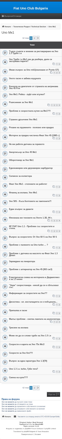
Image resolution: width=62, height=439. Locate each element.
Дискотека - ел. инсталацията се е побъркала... (33, 302)
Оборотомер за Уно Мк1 (21, 160)
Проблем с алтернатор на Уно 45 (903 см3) (30, 269)
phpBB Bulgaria (29, 431)
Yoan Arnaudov (43, 431)
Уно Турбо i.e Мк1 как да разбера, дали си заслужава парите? (30, 60)
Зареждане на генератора (22, 261)
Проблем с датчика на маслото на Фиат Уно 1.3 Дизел (33, 254)
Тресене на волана (18, 327)
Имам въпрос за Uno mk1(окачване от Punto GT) (34, 70)
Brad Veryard (38, 422)
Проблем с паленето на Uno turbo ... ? (28, 245)
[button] (38, 38)
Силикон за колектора (20, 176)
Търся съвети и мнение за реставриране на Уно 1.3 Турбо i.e (33, 52)
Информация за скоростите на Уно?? (28, 293)
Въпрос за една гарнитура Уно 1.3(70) (28, 361)
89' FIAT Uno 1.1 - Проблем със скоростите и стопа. (31, 227)
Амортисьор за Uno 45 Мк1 (23, 152)
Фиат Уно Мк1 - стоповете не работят (28, 184)
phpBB (27, 428)
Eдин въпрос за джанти (21, 209)
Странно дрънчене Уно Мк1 (23, 119)
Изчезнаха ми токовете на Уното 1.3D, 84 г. (30, 218)
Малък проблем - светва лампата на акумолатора (34, 319)
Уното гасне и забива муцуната (25, 78)
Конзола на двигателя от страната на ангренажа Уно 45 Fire (33, 87)
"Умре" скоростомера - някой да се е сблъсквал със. (34, 286)
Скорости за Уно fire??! (21, 353)
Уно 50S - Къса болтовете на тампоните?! (30, 201)
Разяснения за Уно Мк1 (21, 102)
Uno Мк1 (8, 32)
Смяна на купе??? (18, 377)
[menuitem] (11, 16)
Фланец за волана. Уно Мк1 (23, 192)
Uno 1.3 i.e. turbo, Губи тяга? (23, 369)
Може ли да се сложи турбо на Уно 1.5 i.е (30, 335)
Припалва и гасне (18, 310)
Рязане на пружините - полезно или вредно (31, 127)
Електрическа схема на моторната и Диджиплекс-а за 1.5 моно (34, 278)
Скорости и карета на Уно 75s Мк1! (27, 344)
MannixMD (39, 424)
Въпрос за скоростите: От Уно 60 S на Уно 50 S (33, 237)
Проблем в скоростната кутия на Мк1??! (30, 111)
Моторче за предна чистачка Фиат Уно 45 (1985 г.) (34, 135)
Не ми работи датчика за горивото (26, 144)
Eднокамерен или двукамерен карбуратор (31, 168)
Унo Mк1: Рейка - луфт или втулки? (27, 94)
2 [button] (34, 38)
